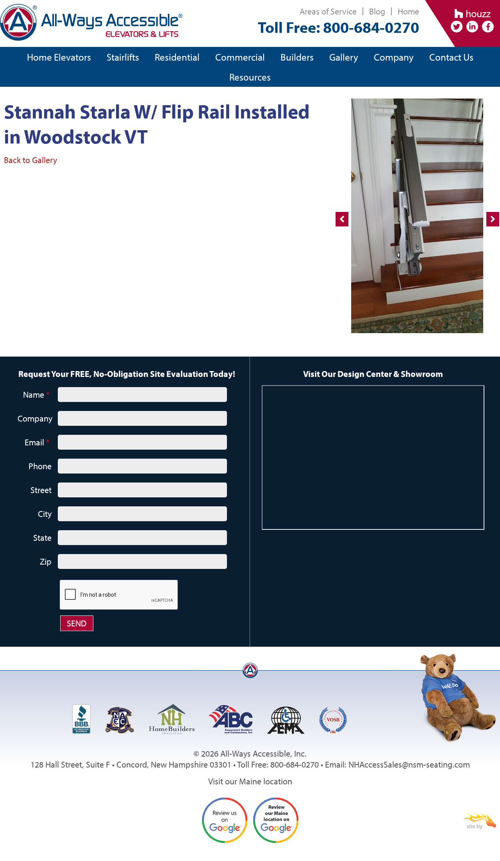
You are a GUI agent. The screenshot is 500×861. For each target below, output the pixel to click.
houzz (477, 13)
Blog (377, 11)
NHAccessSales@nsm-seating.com (409, 764)
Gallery (343, 57)
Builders (297, 57)
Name (36, 394)
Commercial (240, 57)
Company (394, 57)
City (45, 513)
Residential (177, 57)
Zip (46, 561)
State (42, 537)
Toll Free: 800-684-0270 (338, 27)
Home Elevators (59, 57)
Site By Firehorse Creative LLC (479, 821)
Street (41, 489)
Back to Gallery (30, 159)
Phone (40, 466)
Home (408, 11)
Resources (250, 77)
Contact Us (451, 57)
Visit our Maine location (250, 781)
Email (37, 442)
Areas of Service (328, 11)
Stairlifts (123, 57)
